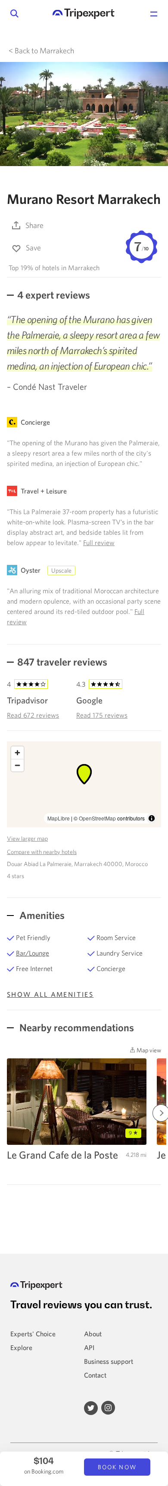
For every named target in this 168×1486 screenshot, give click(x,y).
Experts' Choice (33, 1334)
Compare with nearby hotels (42, 851)
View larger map (27, 838)
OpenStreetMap (97, 818)
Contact (95, 1375)
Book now (117, 1467)
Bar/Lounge (32, 953)
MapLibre (58, 818)
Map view (148, 1050)
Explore (21, 1347)
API (89, 1347)
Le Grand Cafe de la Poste (62, 1155)
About (93, 1334)
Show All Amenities (50, 994)
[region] (84, 784)
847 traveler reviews (62, 662)
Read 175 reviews (102, 715)
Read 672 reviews (33, 715)
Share (34, 225)
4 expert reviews (53, 295)
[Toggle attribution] (151, 818)
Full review (99, 542)
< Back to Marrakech (41, 50)
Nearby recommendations (75, 1027)
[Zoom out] (17, 765)
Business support (108, 1361)
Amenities (41, 915)
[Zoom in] (17, 752)
